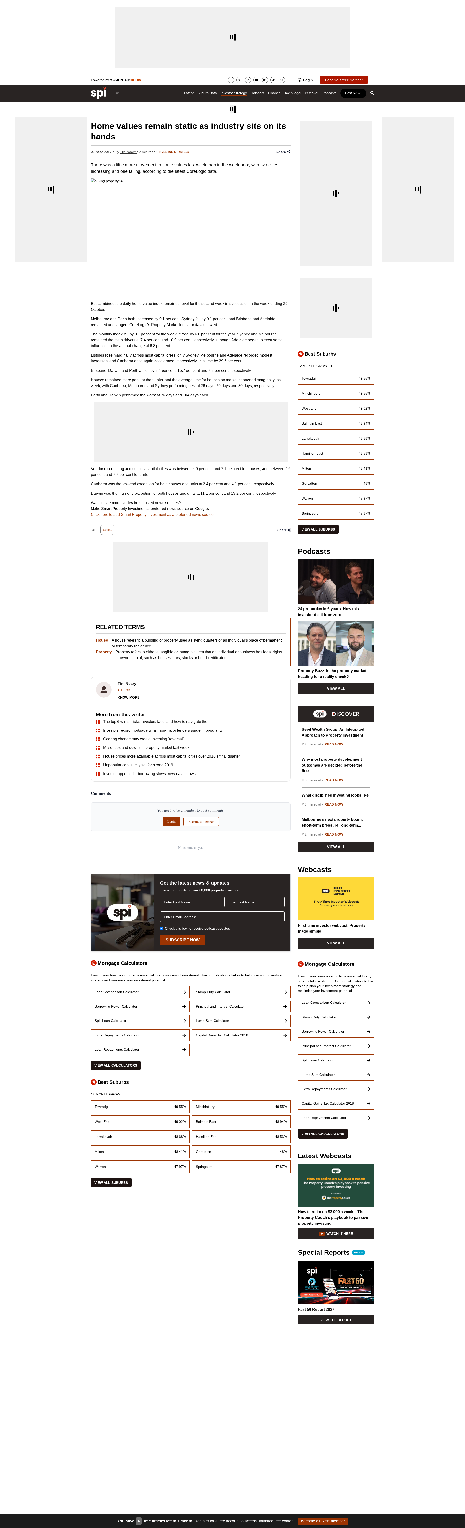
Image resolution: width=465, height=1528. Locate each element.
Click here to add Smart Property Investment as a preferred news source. (153, 514)
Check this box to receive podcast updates (197, 928)
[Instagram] (265, 80)
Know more (129, 697)
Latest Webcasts (325, 1156)
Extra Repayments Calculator (117, 1035)
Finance (274, 93)
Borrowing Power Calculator (116, 1006)
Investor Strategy (234, 93)
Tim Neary (128, 152)
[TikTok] (273, 80)
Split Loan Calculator (110, 1021)
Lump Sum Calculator (212, 1021)
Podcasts (329, 93)
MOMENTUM (125, 80)
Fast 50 (351, 93)
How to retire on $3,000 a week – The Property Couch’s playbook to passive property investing (333, 1217)
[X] (239, 80)
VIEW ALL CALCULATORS (115, 1065)
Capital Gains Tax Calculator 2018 (222, 1035)
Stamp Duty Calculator (213, 992)
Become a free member (344, 80)
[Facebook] (231, 80)
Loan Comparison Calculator (117, 992)
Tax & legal (292, 93)
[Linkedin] (248, 80)
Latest (189, 93)
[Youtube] (256, 80)
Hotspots (257, 93)
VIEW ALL (336, 688)
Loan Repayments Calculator (117, 1049)
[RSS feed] (282, 80)
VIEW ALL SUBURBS (111, 1183)
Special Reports (330, 1252)
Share (281, 152)
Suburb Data (207, 93)
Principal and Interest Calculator (220, 1006)
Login (308, 80)
